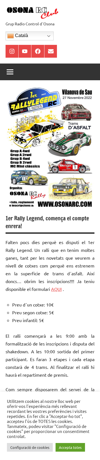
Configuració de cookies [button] (29, 447)
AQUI (56, 289)
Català (21, 35)
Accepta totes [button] (70, 447)
